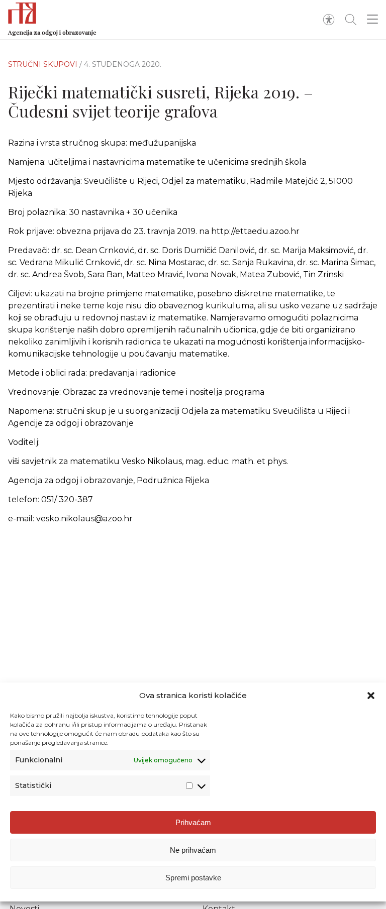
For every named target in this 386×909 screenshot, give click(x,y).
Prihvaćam (193, 822)
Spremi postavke (193, 877)
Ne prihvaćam (193, 850)
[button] (371, 696)
